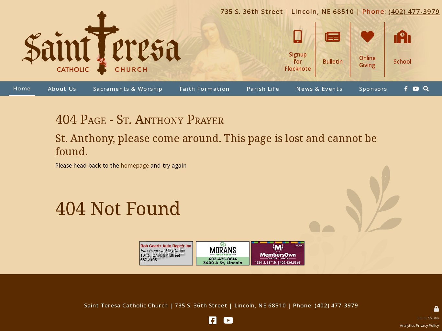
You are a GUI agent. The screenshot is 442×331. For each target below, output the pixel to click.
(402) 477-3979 (414, 11)
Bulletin (332, 25)
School (402, 25)
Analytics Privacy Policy (419, 325)
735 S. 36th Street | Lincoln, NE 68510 (287, 11)
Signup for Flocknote (298, 28)
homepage (135, 165)
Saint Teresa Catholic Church (126, 305)
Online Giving (367, 25)
